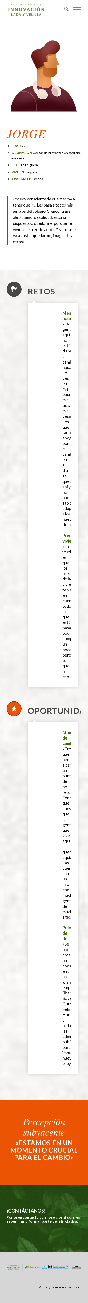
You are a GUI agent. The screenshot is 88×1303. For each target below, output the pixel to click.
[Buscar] (64, 9)
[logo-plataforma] (36, 9)
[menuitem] (64, 9)
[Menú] (75, 9)
